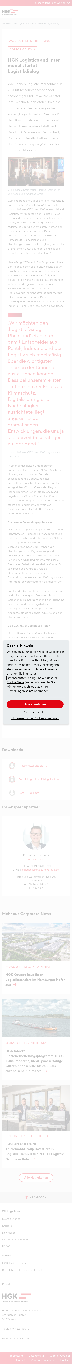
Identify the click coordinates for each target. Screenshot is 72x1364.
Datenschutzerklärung (21, 678)
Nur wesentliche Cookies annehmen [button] (35, 718)
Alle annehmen (35, 704)
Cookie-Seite (15, 682)
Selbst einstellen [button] (35, 712)
